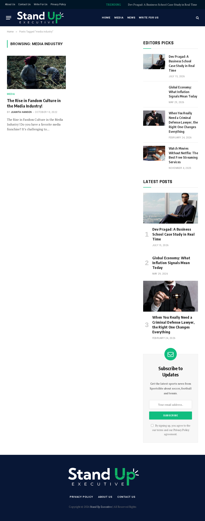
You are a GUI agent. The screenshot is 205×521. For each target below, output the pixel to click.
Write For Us (40, 4)
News (131, 17)
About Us (10, 4)
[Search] (197, 17)
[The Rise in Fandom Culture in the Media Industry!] (36, 72)
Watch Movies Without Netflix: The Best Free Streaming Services (183, 155)
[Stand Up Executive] (39, 17)
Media (118, 17)
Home (106, 17)
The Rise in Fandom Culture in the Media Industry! (34, 103)
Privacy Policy (58, 4)
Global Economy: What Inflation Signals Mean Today (164, 4)
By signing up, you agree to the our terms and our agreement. (171, 430)
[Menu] (8, 17)
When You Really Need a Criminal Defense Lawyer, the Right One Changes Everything (183, 122)
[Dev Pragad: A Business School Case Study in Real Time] (154, 61)
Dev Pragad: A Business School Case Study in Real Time (182, 63)
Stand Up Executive (101, 507)
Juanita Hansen (21, 112)
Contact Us (24, 4)
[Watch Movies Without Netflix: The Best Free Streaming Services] (154, 153)
